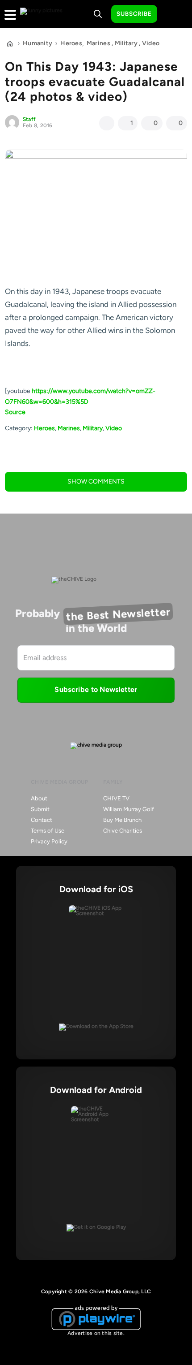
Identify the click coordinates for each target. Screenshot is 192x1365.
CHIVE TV (116, 798)
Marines (98, 43)
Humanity (37, 43)
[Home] (10, 43)
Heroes (71, 43)
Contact (41, 819)
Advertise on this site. (96, 1333)
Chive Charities (122, 830)
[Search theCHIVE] (98, 14)
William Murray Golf (128, 809)
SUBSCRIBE (134, 13)
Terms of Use (47, 830)
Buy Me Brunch (122, 819)
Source (15, 412)
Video (150, 43)
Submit (40, 809)
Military (126, 43)
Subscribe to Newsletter (95, 689)
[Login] (172, 14)
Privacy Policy (49, 841)
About (39, 798)
